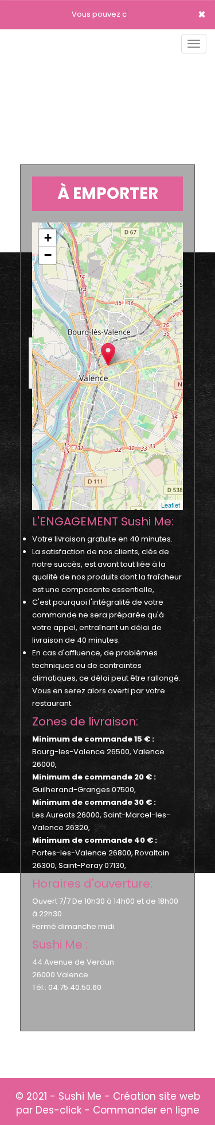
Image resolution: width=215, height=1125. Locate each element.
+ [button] (48, 238)
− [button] (48, 255)
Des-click (58, 1110)
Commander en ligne (146, 1110)
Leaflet (170, 504)
